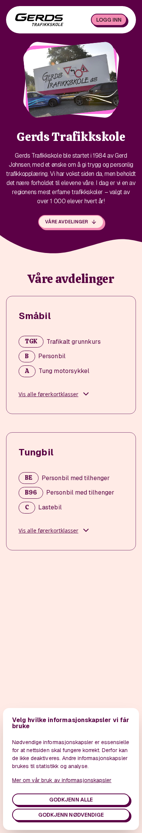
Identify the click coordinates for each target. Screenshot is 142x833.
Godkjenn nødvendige (71, 814)
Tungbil (36, 452)
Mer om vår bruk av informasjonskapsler (61, 780)
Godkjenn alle (70, 799)
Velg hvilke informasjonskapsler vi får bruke (70, 723)
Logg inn (109, 19)
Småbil (35, 316)
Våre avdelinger (66, 222)
